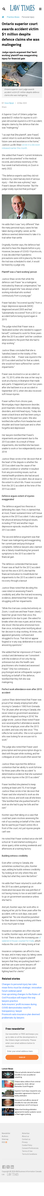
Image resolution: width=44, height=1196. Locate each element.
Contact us (26, 1139)
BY (8, 103)
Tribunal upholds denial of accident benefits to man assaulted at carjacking (27, 1074)
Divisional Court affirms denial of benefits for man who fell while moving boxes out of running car (26, 1102)
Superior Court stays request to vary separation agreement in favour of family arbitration (28, 1093)
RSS (4, 1142)
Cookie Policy (27, 1145)
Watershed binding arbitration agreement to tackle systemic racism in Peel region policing (28, 1111)
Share (4, 107)
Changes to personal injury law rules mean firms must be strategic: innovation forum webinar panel (22, 987)
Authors (5, 1136)
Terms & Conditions (29, 1154)
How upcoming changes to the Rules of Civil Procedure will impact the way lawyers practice (21, 997)
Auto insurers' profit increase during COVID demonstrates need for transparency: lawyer (19, 1007)
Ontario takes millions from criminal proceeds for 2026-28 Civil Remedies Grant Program (27, 1084)
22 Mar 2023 (22, 103)
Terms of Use (27, 1151)
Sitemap (5, 1139)
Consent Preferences (30, 1148)
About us (25, 1136)
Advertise (25, 1133)
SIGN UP (22, 1057)
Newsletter (6, 1133)
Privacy (25, 1142)
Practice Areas (13, 17)
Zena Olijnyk (9, 103)
